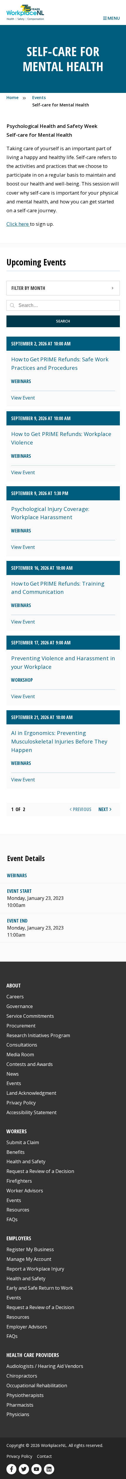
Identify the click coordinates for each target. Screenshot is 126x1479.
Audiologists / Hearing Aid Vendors (44, 1366)
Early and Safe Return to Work (39, 1288)
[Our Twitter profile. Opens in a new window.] (24, 1469)
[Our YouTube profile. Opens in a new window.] (36, 1469)
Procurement (20, 1025)
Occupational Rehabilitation (36, 1385)
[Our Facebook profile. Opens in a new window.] (11, 1469)
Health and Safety (25, 1161)
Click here (18, 223)
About (13, 985)
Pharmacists (19, 1405)
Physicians (17, 1414)
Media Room (20, 1054)
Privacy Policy (21, 1102)
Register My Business (30, 1249)
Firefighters (19, 1181)
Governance (19, 1006)
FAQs (12, 1219)
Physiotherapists (25, 1395)
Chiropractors (21, 1376)
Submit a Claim (22, 1142)
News (12, 1074)
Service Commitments (30, 1016)
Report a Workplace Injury (35, 1269)
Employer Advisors (26, 1326)
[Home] (25, 12)
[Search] (12, 305)
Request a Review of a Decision (40, 1171)
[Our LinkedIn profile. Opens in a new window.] (49, 1469)
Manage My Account (28, 1259)
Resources (17, 1209)
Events (13, 1083)
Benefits (15, 1152)
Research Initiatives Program (38, 1035)
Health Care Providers (32, 1354)
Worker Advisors (24, 1190)
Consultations (21, 1045)
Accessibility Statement (31, 1112)
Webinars (17, 875)
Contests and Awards (29, 1064)
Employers (18, 1238)
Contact (44, 1456)
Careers (15, 996)
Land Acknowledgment (31, 1093)
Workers (16, 1131)
